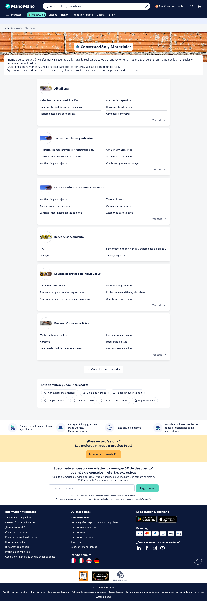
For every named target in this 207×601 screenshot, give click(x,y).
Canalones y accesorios (119, 149)
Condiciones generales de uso (142, 591)
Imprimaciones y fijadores (120, 335)
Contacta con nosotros (17, 532)
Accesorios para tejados (119, 156)
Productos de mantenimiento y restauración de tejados (66, 149)
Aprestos (45, 341)
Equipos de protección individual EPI (77, 274)
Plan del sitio (38, 591)
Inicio (6, 28)
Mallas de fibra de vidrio (53, 335)
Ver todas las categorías (106, 369)
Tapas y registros (115, 255)
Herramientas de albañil (119, 107)
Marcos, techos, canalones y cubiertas (79, 187)
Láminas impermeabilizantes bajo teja (61, 156)
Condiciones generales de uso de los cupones (30, 556)
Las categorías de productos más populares (94, 522)
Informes (199, 591)
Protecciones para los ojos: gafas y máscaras (65, 298)
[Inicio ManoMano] (21, 6)
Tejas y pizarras (115, 199)
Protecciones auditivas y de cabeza (125, 292)
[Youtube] (162, 548)
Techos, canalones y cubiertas (73, 138)
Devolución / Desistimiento (20, 522)
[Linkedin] (139, 548)
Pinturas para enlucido (119, 348)
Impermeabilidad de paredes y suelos (61, 107)
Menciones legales (58, 591)
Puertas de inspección (118, 100)
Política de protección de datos (88, 591)
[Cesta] (199, 6)
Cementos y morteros (118, 113)
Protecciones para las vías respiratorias (62, 292)
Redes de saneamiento (69, 237)
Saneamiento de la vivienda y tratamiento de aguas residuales (135, 248)
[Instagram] (154, 548)
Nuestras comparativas (83, 527)
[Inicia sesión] (191, 6)
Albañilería (61, 88)
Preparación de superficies (71, 323)
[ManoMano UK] (89, 560)
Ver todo (157, 120)
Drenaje (44, 255)
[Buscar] (46, 6)
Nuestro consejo (80, 517)
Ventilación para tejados (53, 163)
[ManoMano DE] (96, 560)
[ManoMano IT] (81, 560)
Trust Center (116, 591)
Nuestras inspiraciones (83, 537)
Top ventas (77, 542)
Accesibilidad (103, 596)
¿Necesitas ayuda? (15, 527)
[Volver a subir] (198, 561)
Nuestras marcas (80, 532)
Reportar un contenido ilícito (21, 537)
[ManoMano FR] (73, 560)
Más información (143, 499)
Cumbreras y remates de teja (122, 163)
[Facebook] (146, 548)
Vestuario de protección (119, 285)
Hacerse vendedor (15, 542)
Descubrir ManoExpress (84, 546)
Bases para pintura (116, 341)
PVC (42, 248)
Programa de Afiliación (17, 551)
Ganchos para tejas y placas (55, 205)
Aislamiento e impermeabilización (59, 100)
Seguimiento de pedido (18, 517)
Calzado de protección (52, 285)
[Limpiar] (147, 6)
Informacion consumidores (177, 591)
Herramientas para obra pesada (58, 113)
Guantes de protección (119, 298)
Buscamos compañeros (18, 546)
